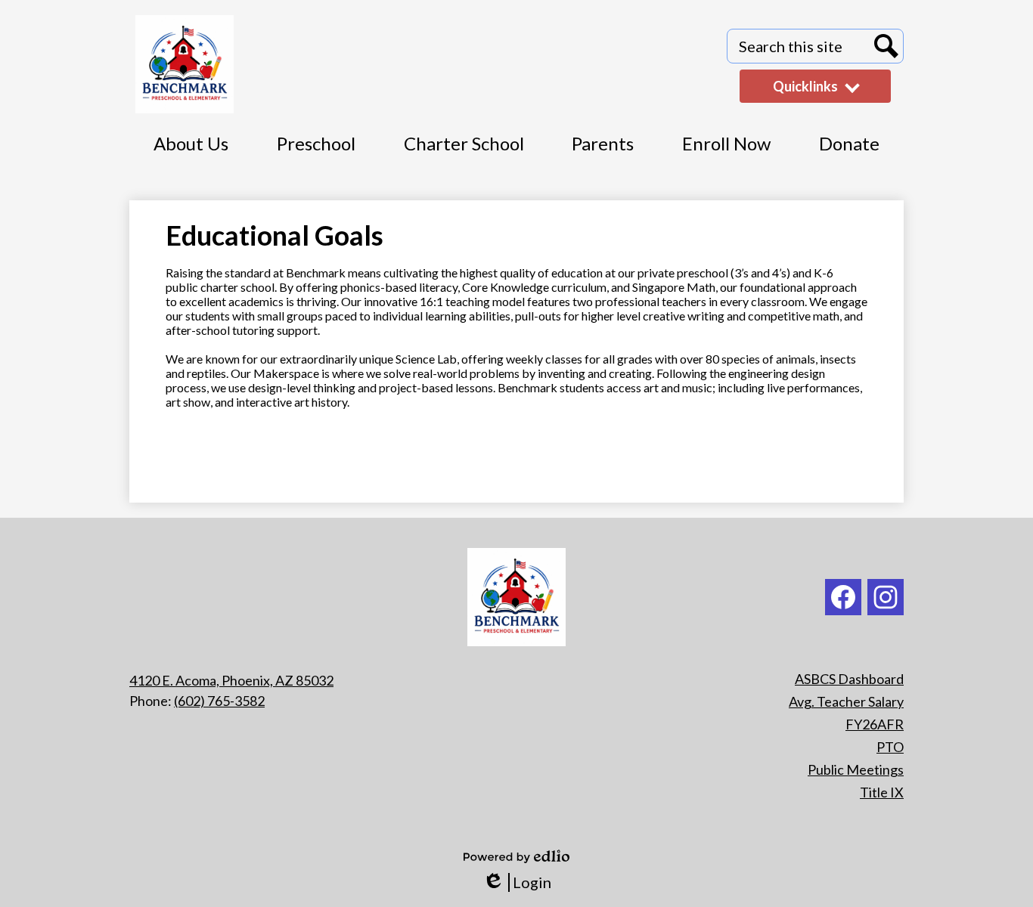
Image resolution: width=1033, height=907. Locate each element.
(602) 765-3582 (219, 700)
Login (516, 882)
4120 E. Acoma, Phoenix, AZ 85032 (231, 680)
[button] (849, 152)
